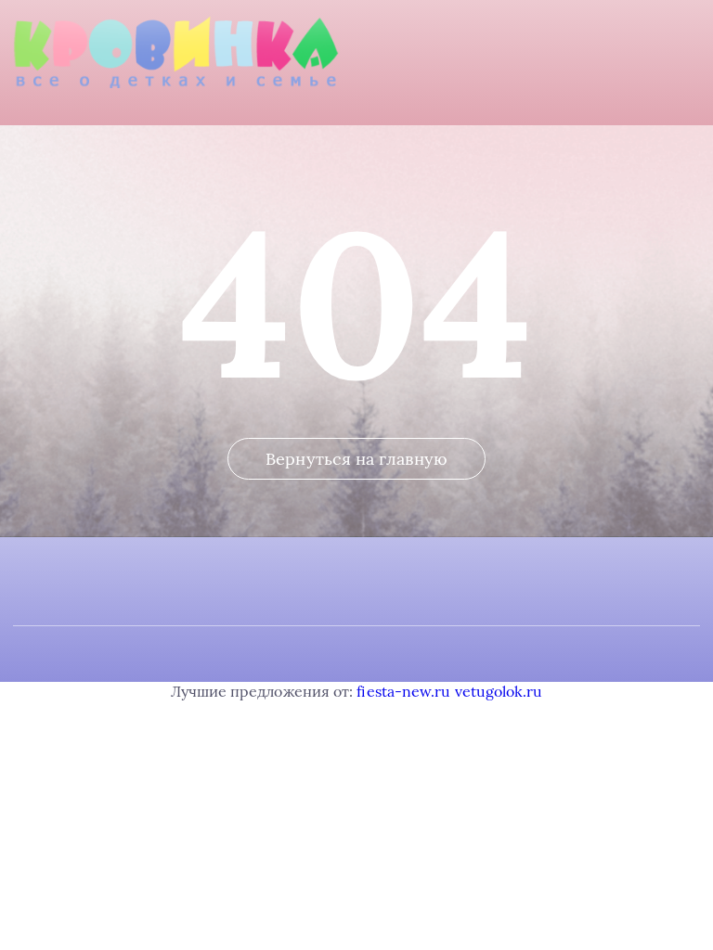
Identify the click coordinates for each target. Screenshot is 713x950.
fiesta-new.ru (403, 691)
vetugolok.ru (499, 691)
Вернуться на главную (356, 458)
